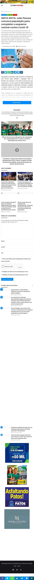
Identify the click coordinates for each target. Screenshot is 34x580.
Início (3, 11)
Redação (17, 110)
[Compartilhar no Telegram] (15, 72)
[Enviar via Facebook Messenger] (18, 72)
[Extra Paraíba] (17, 5)
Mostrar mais (16, 102)
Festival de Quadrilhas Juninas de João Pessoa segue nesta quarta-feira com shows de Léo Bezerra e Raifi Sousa (8, 185)
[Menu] (2, 6)
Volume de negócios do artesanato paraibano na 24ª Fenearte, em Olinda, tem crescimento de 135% (25, 184)
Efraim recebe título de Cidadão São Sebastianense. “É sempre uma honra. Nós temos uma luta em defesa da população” (25, 206)
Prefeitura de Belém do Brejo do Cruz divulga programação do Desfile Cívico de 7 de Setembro (21, 429)
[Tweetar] (5, 72)
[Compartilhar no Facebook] (2, 72)
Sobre (18, 566)
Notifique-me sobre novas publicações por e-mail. (15, 274)
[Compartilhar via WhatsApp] (9, 72)
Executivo (10, 14)
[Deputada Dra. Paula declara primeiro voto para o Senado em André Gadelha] (5, 292)
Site (2, 252)
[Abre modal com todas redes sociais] (21, 72)
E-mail (3, 247)
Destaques (8, 11)
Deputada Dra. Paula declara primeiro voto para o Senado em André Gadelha (20, 291)
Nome (3, 241)
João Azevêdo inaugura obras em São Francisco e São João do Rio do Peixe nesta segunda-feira (21, 436)
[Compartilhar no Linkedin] (12, 72)
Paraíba (15, 14)
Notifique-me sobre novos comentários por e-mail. (15, 271)
